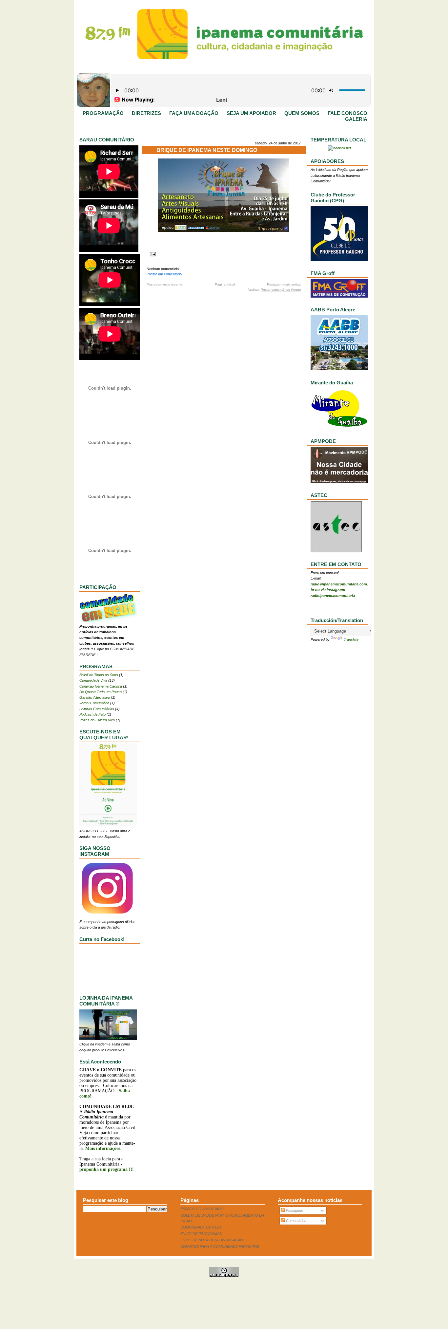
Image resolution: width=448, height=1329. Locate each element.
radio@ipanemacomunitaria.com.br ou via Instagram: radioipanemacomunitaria (339, 590)
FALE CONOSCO (347, 113)
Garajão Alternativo (94, 697)
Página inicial (225, 284)
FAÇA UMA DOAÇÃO (193, 113)
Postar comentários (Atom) (281, 289)
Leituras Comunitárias (96, 709)
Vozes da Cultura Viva (97, 720)
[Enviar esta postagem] (152, 254)
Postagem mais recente (164, 284)
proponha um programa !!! (106, 1169)
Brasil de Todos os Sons (98, 675)
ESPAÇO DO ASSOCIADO (202, 1209)
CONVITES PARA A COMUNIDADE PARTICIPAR (219, 1246)
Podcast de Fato (92, 714)
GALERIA (356, 119)
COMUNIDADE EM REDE (201, 1227)
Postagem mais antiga (284, 284)
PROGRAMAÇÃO (103, 113)
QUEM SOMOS (301, 113)
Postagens (294, 1210)
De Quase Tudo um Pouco (100, 692)
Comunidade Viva (93, 680)
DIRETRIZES (146, 113)
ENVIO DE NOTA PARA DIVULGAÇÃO (211, 1240)
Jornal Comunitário (94, 703)
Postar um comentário (164, 274)
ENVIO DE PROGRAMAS (201, 1234)
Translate (351, 639)
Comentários (295, 1221)
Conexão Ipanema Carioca (100, 686)
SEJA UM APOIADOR (251, 113)
